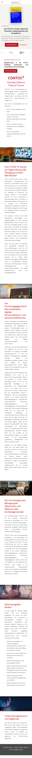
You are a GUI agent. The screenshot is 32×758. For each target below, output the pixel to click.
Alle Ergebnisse (23, 44)
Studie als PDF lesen (11, 44)
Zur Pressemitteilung (10, 71)
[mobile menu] (2, 2)
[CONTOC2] (16, 2)
